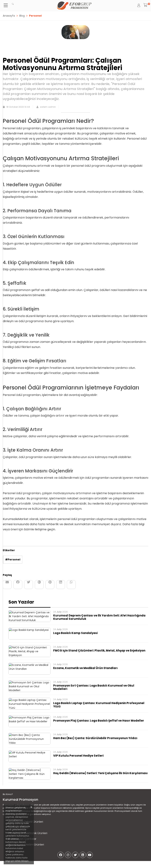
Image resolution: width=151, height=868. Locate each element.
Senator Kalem (18, 827)
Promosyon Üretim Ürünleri (26, 844)
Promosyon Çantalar (22, 839)
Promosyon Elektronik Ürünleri (27, 833)
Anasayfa (9, 16)
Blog (22, 16)
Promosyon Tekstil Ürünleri (25, 822)
